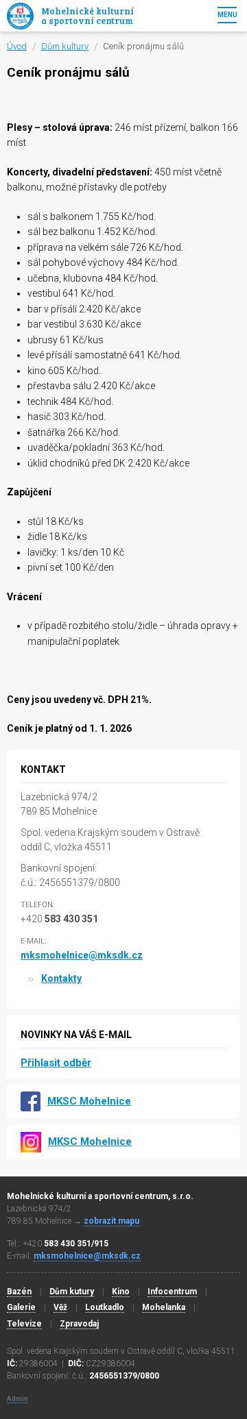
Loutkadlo (104, 1307)
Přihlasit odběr (56, 1063)
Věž (60, 1307)
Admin (17, 1399)
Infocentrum (172, 1291)
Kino (121, 1291)
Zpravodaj (79, 1324)
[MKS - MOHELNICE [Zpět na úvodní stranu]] (20, 16)
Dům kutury (71, 1291)
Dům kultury (65, 46)
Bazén (19, 1291)
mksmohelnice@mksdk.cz (82, 955)
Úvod (17, 46)
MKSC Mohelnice (89, 1101)
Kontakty (61, 978)
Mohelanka (163, 1307)
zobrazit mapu (111, 1221)
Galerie (21, 1307)
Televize (24, 1324)
